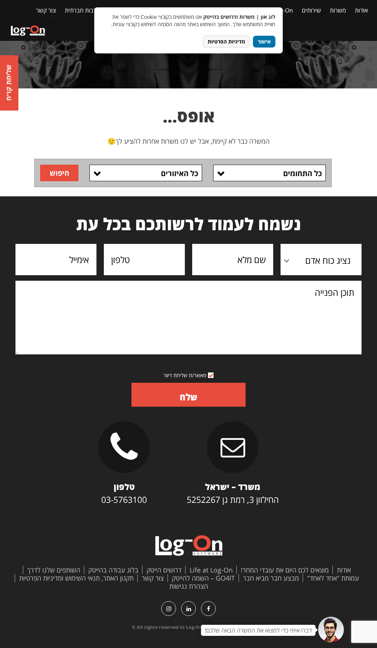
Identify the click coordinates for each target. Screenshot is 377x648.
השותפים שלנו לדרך (53, 570)
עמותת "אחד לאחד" (333, 578)
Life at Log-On (211, 570)
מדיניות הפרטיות (226, 41)
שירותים (311, 10)
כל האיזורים (179, 173)
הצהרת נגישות (188, 586)
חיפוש (59, 173)
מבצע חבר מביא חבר (271, 578)
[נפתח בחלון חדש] (208, 608)
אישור (264, 41)
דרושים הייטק (164, 570)
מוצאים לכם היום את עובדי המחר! (285, 570)
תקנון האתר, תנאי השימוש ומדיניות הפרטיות (76, 578)
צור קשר (46, 10)
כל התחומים (302, 173)
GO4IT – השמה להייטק (203, 578)
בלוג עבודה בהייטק (113, 570)
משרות (338, 10)
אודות (361, 10)
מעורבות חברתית (85, 10)
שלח (188, 397)
